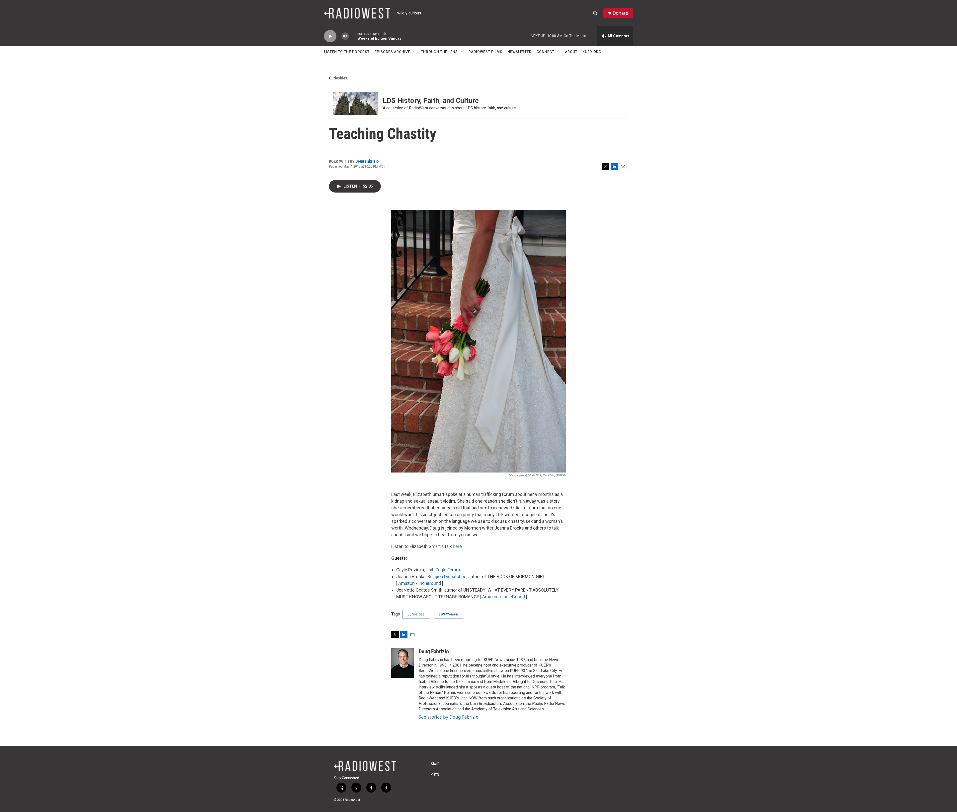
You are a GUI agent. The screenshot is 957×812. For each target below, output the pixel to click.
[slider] (353, 36)
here (457, 546)
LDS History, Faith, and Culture (431, 100)
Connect (545, 52)
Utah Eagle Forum (443, 569)
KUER (435, 775)
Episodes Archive (392, 52)
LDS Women (448, 614)
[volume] (345, 36)
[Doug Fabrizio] (402, 663)
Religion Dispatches (447, 576)
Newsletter (519, 52)
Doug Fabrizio (367, 161)
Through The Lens (439, 52)
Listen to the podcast (347, 52)
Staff (435, 764)
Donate (620, 13)
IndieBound (429, 583)
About (571, 52)
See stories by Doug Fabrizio (448, 717)
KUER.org (591, 52)
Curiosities (338, 77)
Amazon (406, 583)
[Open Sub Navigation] (414, 52)
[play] (330, 36)
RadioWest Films (485, 52)
